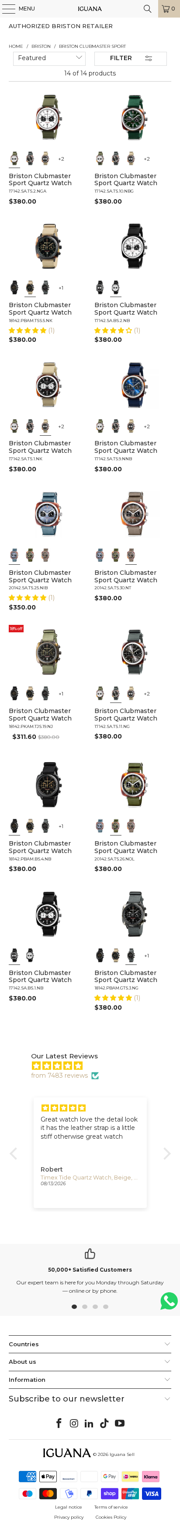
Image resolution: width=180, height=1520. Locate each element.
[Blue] (14, 555)
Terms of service (111, 1507)
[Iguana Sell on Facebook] (59, 1424)
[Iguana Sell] (90, 9)
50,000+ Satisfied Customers (90, 1269)
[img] (94, 1066)
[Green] (30, 555)
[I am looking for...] (147, 9)
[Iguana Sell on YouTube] (120, 1424)
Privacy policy (68, 1517)
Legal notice (68, 1507)
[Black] (45, 158)
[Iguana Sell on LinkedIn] (89, 1424)
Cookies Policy (111, 1517)
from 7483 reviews (59, 1075)
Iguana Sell (122, 1454)
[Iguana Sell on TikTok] (104, 1424)
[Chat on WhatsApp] (169, 1304)
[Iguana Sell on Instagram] (74, 1424)
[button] (28, 330)
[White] (14, 158)
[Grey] (30, 158)
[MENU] (4, 9)
